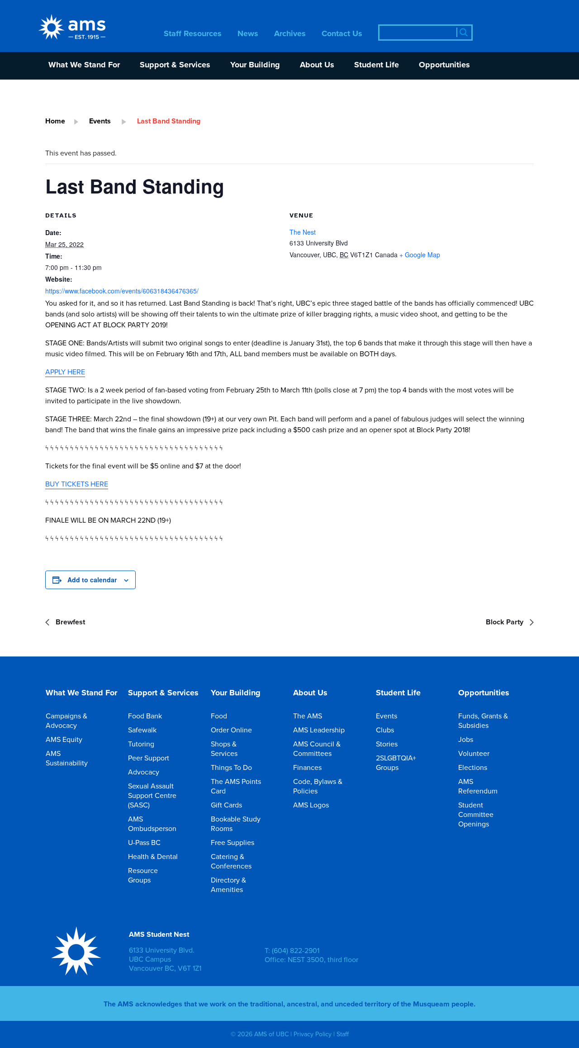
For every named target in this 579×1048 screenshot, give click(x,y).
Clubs (385, 730)
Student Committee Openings (476, 814)
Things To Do (231, 767)
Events (100, 121)
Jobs (465, 739)
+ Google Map (419, 254)
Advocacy (143, 772)
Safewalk (142, 730)
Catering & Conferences (231, 861)
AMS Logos (311, 805)
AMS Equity (64, 739)
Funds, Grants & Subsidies (483, 720)
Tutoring (141, 744)
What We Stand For (84, 65)
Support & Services (175, 65)
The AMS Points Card (236, 786)
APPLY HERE (65, 372)
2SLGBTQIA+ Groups (396, 762)
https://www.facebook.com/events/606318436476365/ (122, 290)
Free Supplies (232, 842)
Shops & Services (224, 748)
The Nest (303, 231)
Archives (290, 34)
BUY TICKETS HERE (76, 484)
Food (219, 716)
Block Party (505, 622)
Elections (472, 767)
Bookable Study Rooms (236, 823)
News (247, 34)
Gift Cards (226, 805)
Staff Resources (193, 34)
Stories (387, 744)
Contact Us (342, 34)
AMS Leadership (319, 730)
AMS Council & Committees (317, 748)
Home (55, 121)
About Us (317, 65)
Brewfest (69, 622)
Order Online (231, 730)
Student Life (376, 65)
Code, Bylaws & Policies (317, 786)
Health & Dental (153, 856)
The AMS (307, 716)
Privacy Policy (313, 1034)
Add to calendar (92, 579)
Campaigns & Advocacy (66, 720)
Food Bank (145, 716)
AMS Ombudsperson (152, 823)
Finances (307, 767)
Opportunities (444, 65)
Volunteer (473, 753)
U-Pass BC (144, 842)
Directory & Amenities (228, 884)
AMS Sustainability (67, 758)
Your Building (255, 65)
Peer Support (148, 758)
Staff (343, 1034)
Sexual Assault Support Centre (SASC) (152, 795)
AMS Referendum (478, 786)
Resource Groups (143, 875)
